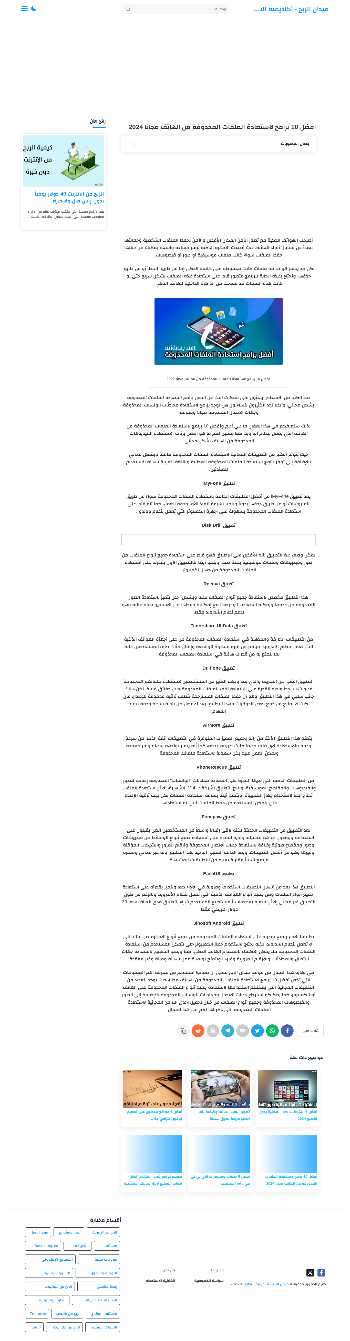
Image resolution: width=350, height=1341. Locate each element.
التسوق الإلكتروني (55, 1273)
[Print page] (214, 1033)
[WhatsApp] (273, 1033)
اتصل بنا (217, 1270)
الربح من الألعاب (68, 1314)
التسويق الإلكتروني (57, 1259)
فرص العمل (39, 1232)
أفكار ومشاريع (70, 1232)
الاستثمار (110, 1246)
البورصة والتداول (104, 1273)
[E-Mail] (243, 1033)
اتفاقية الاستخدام (160, 1280)
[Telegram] (228, 1033)
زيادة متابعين (107, 1286)
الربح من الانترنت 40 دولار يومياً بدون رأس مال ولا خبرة (69, 197)
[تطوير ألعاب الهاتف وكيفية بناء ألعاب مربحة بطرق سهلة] (220, 1089)
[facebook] (321, 1272)
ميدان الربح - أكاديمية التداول (290, 9)
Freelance (38, 1314)
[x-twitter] (310, 1272)
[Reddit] (199, 1033)
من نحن (169, 1270)
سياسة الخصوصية (209, 1280)
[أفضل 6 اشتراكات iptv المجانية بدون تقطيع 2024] (287, 1089)
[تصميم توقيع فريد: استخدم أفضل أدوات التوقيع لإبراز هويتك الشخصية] (152, 1154)
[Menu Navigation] (24, 9)
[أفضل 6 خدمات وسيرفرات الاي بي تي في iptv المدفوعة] (220, 1154)
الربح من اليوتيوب (58, 1286)
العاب (36, 1327)
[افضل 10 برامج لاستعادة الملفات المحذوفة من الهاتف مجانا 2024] (287, 1154)
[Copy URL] (184, 1033)
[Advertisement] (175, 68)
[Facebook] (288, 1033)
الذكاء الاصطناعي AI (101, 1300)
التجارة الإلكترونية (53, 1300)
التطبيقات (81, 1246)
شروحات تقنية (106, 1259)
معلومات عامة (46, 1246)
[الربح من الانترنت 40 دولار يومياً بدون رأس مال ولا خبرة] (63, 161)
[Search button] (128, 9)
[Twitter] (258, 1033)
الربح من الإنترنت (104, 1232)
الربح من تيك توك (66, 1327)
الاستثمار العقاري (103, 1314)
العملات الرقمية (104, 1327)
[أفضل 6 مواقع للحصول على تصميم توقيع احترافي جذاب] (152, 1089)
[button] (33, 9)
